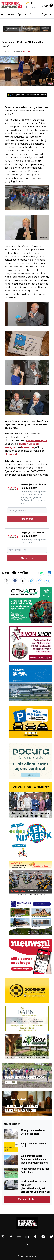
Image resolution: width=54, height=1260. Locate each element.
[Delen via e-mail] (47, 581)
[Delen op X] (23, 581)
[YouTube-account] (43, 1236)
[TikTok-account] (35, 1236)
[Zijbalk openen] (1, 14)
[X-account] (3, 1236)
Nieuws (10, 14)
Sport (21, 14)
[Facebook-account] (11, 1236)
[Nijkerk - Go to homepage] (27, 1223)
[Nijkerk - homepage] (12, 5)
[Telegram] (31, 581)
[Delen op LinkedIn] (49, 573)
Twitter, (23, 444)
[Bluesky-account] (51, 1236)
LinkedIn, (34, 444)
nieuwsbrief (12, 454)
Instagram (11, 447)
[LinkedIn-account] (27, 1236)
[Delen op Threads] (7, 581)
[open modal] (51, 5)
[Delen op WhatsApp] (41, 573)
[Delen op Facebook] (15, 581)
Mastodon (27, 447)
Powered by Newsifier (27, 1256)
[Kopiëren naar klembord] (39, 581)
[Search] (41, 5)
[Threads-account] (27, 1244)
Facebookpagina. (36, 440)
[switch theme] (46, 5)
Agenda (46, 14)
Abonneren (27, 518)
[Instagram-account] (19, 1236)
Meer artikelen (27, 1199)
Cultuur (34, 14)
